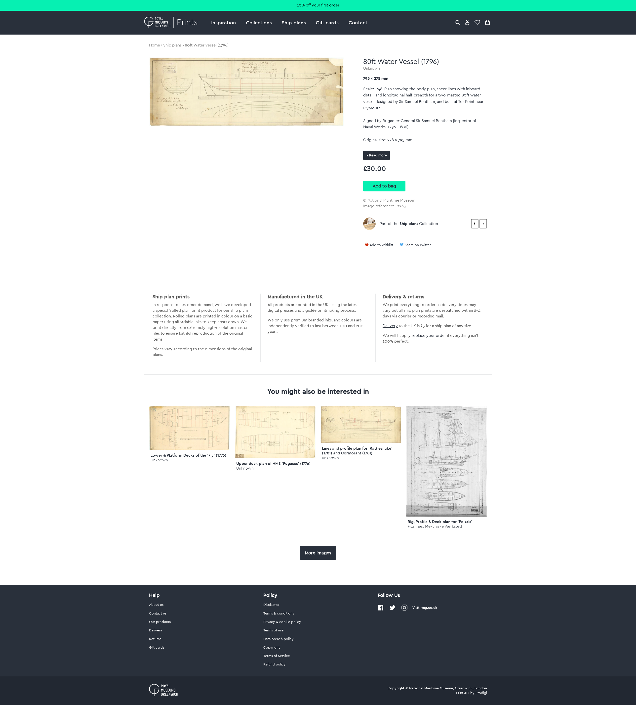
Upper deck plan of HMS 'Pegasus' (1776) (273, 463)
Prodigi (481, 693)
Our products (160, 622)
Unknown (371, 68)
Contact (358, 22)
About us (156, 605)
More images (318, 553)
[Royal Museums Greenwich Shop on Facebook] (381, 609)
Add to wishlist (381, 245)
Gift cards (327, 22)
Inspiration (223, 22)
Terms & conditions (278, 613)
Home (154, 45)
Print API (462, 693)
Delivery (390, 326)
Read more (377, 155)
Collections (259, 22)
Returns (155, 639)
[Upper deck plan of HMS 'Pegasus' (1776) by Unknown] (275, 457)
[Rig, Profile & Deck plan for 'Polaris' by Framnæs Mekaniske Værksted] (446, 515)
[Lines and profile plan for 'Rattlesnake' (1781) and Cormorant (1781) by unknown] (360, 442)
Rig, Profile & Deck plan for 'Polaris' (440, 521)
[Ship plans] (369, 224)
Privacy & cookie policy (282, 622)
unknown (330, 457)
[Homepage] (172, 23)
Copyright (271, 647)
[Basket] (487, 22)
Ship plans (294, 22)
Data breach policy (278, 639)
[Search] (457, 22)
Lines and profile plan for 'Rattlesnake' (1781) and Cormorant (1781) (357, 450)
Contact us (157, 613)
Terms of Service (276, 656)
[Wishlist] (477, 22)
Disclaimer (271, 605)
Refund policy (274, 664)
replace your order (429, 336)
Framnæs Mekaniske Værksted (435, 526)
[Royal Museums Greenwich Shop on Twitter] (393, 609)
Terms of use (273, 630)
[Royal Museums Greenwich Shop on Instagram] (404, 609)
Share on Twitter (418, 245)
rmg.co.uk (429, 607)
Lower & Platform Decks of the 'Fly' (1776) (188, 455)
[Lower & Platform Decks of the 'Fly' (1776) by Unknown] (189, 449)
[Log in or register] (467, 22)
